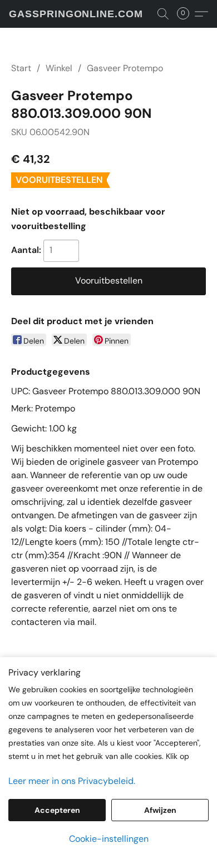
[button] (76, 14)
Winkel (59, 68)
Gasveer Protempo (125, 68)
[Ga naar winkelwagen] (186, 13)
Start (21, 68)
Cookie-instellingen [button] (109, 839)
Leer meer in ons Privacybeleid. (71, 781)
